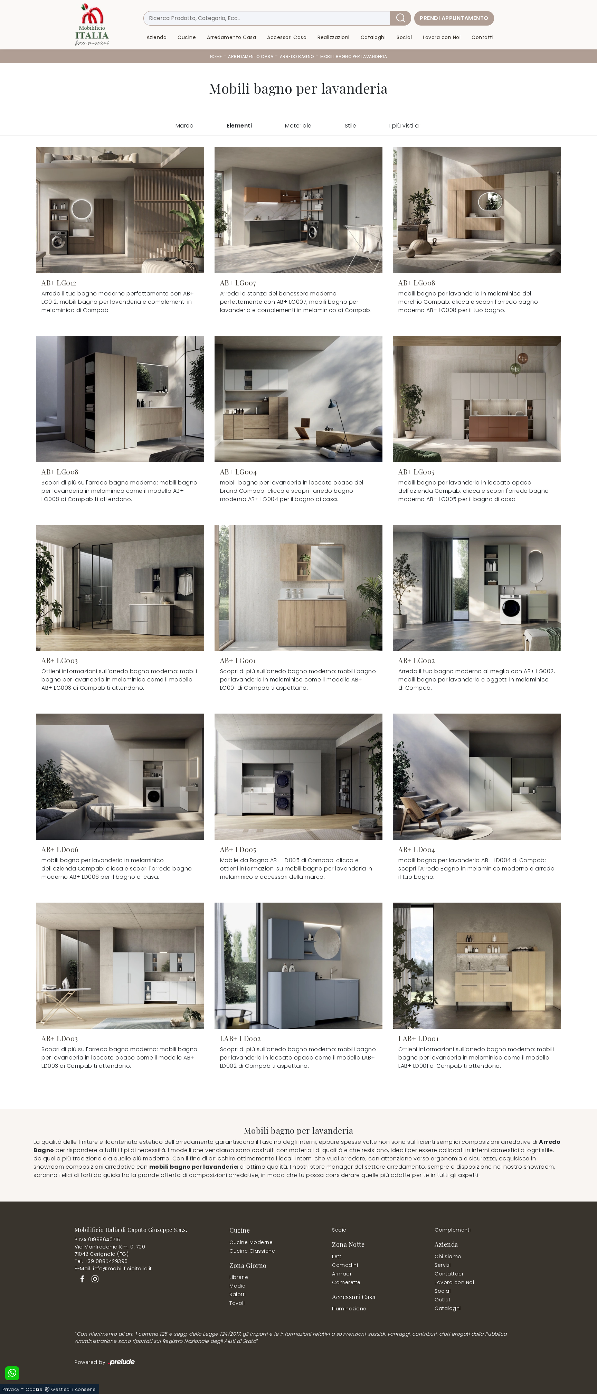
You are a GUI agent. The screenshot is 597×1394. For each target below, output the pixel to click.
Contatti (482, 37)
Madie (237, 1285)
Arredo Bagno (297, 56)
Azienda (156, 37)
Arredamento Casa (231, 37)
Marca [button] (185, 126)
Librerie (238, 1277)
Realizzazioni (334, 37)
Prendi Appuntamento (454, 18)
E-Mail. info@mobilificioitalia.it (113, 1268)
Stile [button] (351, 126)
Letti (337, 1256)
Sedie (339, 1229)
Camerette (346, 1282)
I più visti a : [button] (405, 126)
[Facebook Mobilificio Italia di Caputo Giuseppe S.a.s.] (81, 1278)
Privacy (11, 1389)
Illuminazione (349, 1308)
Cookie (34, 1389)
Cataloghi (373, 37)
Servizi (443, 1265)
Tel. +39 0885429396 (101, 1261)
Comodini (345, 1265)
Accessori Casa (286, 37)
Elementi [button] (239, 126)
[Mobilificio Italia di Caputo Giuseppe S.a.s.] (92, 24)
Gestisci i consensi (74, 1389)
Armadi (341, 1273)
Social (404, 37)
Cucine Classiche (252, 1250)
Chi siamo (448, 1256)
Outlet (443, 1299)
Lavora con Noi (442, 37)
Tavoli (237, 1303)
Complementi (453, 1229)
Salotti (237, 1294)
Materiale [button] (298, 126)
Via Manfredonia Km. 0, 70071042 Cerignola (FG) (110, 1250)
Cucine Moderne (251, 1242)
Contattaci (449, 1273)
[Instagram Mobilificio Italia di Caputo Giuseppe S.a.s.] (92, 1278)
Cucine (187, 37)
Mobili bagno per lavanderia (353, 56)
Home (216, 56)
